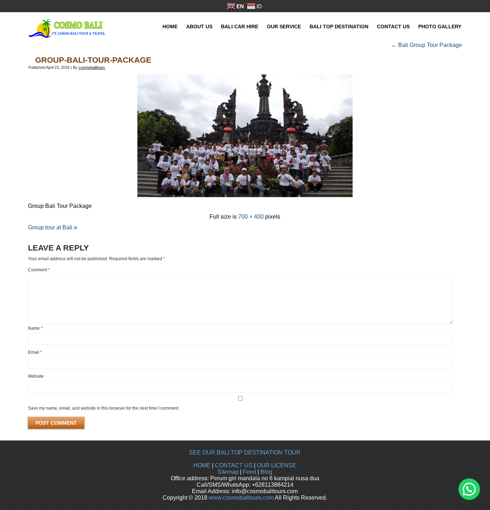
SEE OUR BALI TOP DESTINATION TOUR (245, 452)
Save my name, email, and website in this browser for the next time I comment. (103, 408)
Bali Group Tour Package (426, 45)
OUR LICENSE (276, 465)
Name (35, 328)
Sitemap (228, 472)
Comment (39, 269)
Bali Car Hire (239, 26)
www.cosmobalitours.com (241, 498)
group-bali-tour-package (93, 60)
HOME (202, 465)
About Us (199, 26)
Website (36, 376)
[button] (469, 489)
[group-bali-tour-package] (245, 195)
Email (35, 352)
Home (170, 26)
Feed (249, 472)
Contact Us (393, 26)
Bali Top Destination (339, 26)
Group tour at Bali (50, 227)
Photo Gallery (439, 26)
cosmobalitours (92, 67)
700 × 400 (251, 217)
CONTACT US (234, 465)
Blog (266, 472)
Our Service (284, 26)
